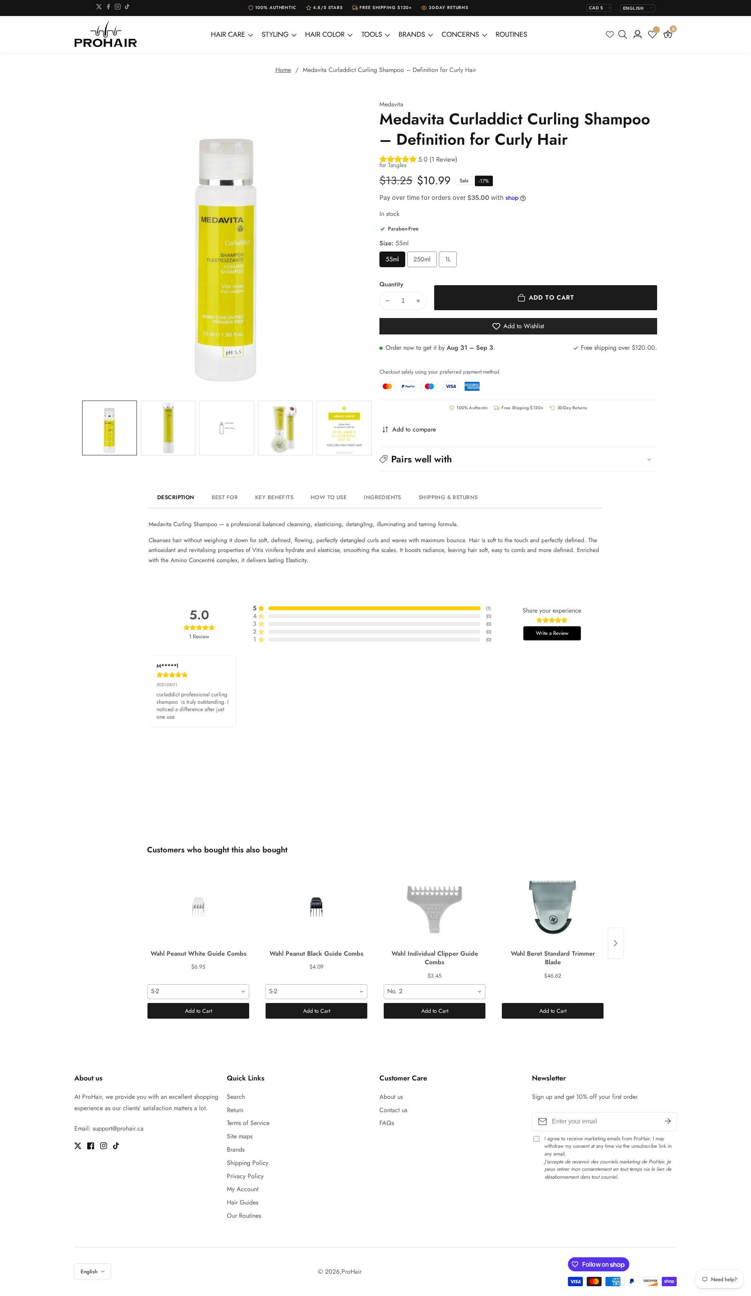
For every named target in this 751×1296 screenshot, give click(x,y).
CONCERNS (460, 34)
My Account (243, 1189)
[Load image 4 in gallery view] (285, 428)
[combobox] (198, 991)
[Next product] (615, 943)
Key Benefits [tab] (274, 497)
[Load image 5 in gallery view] (344, 428)
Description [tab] (175, 497)
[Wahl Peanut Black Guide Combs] (316, 907)
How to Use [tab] (329, 497)
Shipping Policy (247, 1162)
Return (235, 1109)
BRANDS (412, 34)
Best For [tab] (225, 497)
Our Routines (244, 1215)
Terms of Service (248, 1122)
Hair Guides (242, 1202)
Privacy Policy (245, 1176)
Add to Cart (198, 1011)
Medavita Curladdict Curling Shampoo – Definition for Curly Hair (389, 69)
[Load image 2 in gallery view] (168, 428)
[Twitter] (99, 8)
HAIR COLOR (325, 34)
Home (283, 69)
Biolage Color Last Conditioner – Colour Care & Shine (107, 1285)
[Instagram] (118, 8)
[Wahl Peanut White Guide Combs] (198, 907)
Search (236, 1096)
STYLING (275, 34)
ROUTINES (511, 34)
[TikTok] (127, 8)
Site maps (239, 1136)
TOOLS (371, 34)
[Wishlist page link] (610, 34)
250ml (425, 261)
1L (451, 261)
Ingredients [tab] (382, 497)
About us (391, 1096)
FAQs (386, 1122)
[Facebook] (108, 8)
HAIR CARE (228, 34)
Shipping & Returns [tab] (448, 497)
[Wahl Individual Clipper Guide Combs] (434, 907)
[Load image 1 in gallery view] (109, 428)
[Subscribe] (668, 1121)
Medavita (391, 104)
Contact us (393, 1109)
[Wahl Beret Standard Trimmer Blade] (553, 907)
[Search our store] (624, 34)
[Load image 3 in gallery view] (226, 428)
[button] (518, 459)
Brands (235, 1149)
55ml (395, 261)
